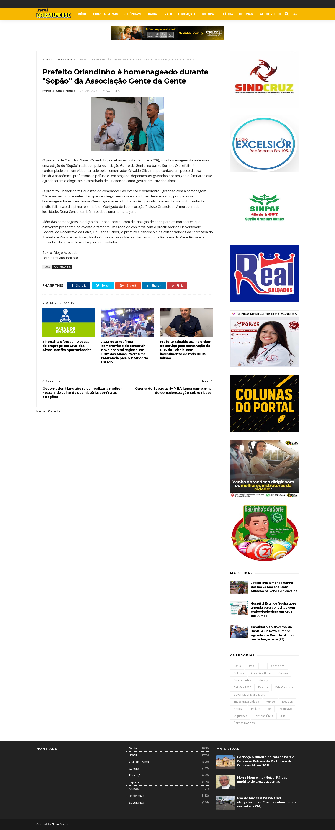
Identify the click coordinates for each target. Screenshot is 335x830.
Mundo (270, 702)
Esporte (263, 687)
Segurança (240, 716)
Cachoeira (277, 666)
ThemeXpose (60, 824)
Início (82, 14)
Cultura (207, 14)
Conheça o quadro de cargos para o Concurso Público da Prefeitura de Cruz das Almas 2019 (265, 761)
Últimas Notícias (244, 723)
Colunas (246, 14)
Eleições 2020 (242, 687)
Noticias (287, 702)
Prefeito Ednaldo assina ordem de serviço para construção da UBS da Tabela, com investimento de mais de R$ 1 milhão (185, 350)
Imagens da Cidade (246, 702)
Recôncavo (133, 14)
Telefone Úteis (263, 716)
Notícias (239, 709)
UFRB (283, 716)
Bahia (152, 14)
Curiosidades (242, 680)
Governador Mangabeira (250, 695)
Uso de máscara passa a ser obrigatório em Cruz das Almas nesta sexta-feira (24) (267, 802)
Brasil (168, 14)
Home (46, 59)
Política (226, 14)
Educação (186, 14)
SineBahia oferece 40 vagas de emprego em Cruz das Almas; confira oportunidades (66, 346)
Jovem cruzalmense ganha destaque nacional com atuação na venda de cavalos (274, 587)
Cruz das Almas (105, 14)
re (269, 709)
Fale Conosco (269, 14)
